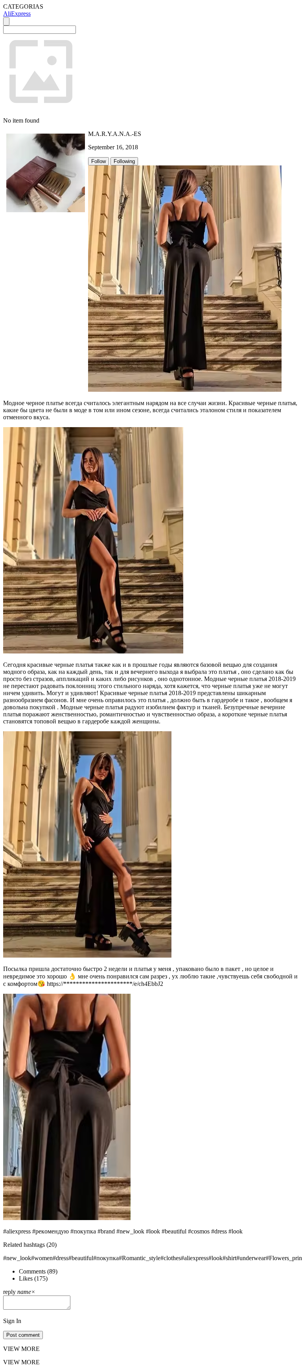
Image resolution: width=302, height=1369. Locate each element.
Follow (98, 161)
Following (124, 161)
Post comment (23, 1335)
